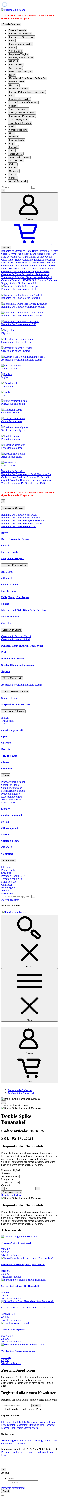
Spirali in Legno (9, 698)
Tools (4, 723)
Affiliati (5, 890)
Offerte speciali (9, 828)
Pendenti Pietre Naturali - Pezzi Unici (26, 92)
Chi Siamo (6, 867)
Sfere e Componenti (18, 109)
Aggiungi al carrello (12, 1192)
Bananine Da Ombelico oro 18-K (28, 483)
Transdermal (7, 720)
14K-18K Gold (15, 160)
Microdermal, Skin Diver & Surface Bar (27, 78)
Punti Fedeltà (8, 870)
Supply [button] (6, 775)
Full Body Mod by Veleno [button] (14, 565)
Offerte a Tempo (10, 840)
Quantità (5, 1185)
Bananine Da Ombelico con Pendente (26, 476)
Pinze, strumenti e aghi (13, 782)
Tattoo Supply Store (18, 119)
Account (29, 219)
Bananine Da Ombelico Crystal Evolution (23, 520)
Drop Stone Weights (18, 54)
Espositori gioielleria (11, 796)
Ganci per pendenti (18, 130)
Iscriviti (36, 1405)
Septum (13, 106)
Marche (5, 834)
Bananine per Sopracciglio (21, 37)
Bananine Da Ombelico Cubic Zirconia (21, 523)
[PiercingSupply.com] (13, 9)
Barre (11, 40)
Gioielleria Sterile (10, 784)
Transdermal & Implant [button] (13, 711)
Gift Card (13, 61)
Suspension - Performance (21, 116)
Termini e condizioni (12, 878)
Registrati (14, 899)
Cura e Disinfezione (11, 787)
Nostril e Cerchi (16, 82)
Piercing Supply (16, 140)
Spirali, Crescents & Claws (22, 112)
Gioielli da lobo (16, 64)
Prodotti (6, 248)
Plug (11, 143)
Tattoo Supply (15, 154)
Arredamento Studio (11, 799)
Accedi (5, 899)
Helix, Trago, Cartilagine (20, 71)
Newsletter (19, 1443)
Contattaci (7, 853)
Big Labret (6, 571)
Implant (5, 717)
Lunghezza (7, 1179)
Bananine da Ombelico (20, 34)
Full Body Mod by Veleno (21, 58)
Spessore (5, 1173)
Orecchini (13, 85)
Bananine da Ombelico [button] (13, 508)
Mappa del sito (9, 881)
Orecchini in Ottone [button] (12, 630)
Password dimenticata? (13, 1487)
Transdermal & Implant (20, 123)
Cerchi (12, 47)
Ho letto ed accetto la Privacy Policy (24, 1409)
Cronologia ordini (42, 1440)
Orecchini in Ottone (18, 88)
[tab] (29, 508)
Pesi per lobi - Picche (19, 99)
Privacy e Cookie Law (13, 875)
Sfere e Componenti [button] (12, 678)
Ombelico (13, 171)
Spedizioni (6, 873)
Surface (13, 178)
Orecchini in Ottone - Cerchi (16, 636)
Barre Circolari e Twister (20, 44)
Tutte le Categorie (17, 30)
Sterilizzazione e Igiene (13, 790)
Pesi (11, 95)
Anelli (11, 126)
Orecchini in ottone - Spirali (15, 639)
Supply (12, 174)
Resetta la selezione (11, 1195)
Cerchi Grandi (15, 51)
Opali (11, 133)
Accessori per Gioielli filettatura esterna (21, 684)
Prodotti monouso (10, 793)
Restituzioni (7, 893)
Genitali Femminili (17, 181)
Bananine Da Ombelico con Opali (19, 474)
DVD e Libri (8, 802)
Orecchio (13, 136)
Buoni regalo (8, 887)
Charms (13, 167)
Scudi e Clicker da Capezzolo (23, 102)
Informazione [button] (9, 860)
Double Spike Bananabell (21, 1093)
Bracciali (13, 147)
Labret (12, 75)
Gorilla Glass (15, 68)
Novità (5, 821)
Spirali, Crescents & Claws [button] (15, 691)
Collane (12, 164)
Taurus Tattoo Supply (19, 157)
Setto (11, 150)
